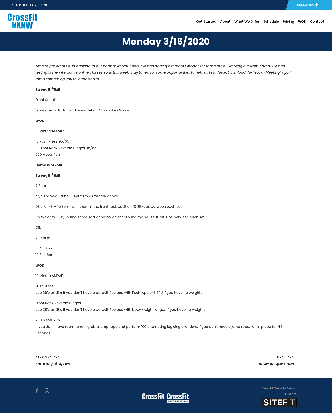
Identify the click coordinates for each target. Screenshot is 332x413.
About (225, 21)
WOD (302, 21)
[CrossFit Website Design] (279, 402)
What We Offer (246, 21)
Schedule (271, 21)
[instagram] (47, 391)
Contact (317, 21)
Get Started (206, 21)
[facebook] (36, 391)
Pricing (288, 21)
